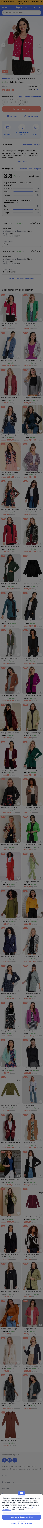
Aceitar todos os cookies (22, 1517)
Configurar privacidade (21, 1523)
